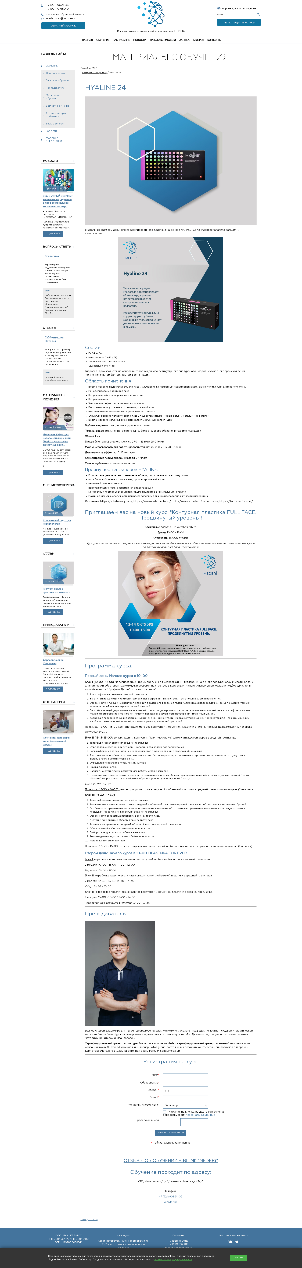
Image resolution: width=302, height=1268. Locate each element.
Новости (139, 40)
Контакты (214, 40)
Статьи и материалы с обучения (58, 115)
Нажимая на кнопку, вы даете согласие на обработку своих (193, 1113)
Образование (149, 1082)
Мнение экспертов (58, 485)
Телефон (153, 1090)
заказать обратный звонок (65, 14)
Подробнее (53, 234)
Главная (87, 40)
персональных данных (200, 1115)
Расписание (121, 40)
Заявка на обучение (57, 80)
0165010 (57, 9)
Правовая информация (53, 139)
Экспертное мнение (57, 106)
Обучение (102, 40)
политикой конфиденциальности (173, 1259)
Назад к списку (89, 1219)
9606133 (57, 5)
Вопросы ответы (57, 246)
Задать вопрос (54, 124)
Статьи (48, 553)
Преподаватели (55, 88)
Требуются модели (163, 40)
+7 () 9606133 (178, 1241)
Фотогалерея (54, 702)
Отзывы (49, 328)
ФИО (155, 1075)
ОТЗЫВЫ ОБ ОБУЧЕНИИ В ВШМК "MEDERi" (171, 1161)
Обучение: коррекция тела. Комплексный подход (56, 741)
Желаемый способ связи (143, 1104)
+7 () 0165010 (178, 1244)
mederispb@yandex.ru (61, 18)
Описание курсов (56, 73)
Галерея (198, 40)
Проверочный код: (147, 1120)
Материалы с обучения (53, 97)
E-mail (154, 1097)
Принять (238, 1258)
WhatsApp (171, 1202)
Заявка (184, 40)
